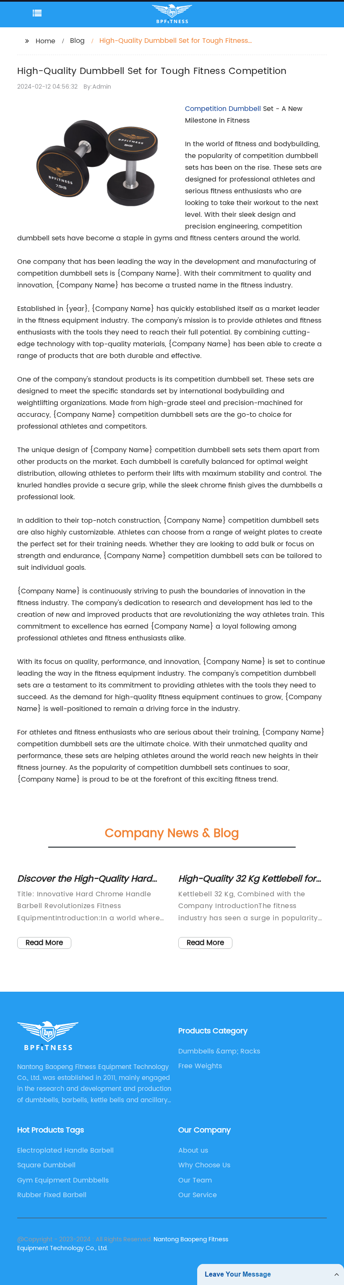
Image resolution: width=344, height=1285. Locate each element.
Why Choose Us (204, 1165)
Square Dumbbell (46, 1165)
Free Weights (200, 1066)
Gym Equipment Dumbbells (63, 1180)
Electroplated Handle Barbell (65, 1150)
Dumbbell (245, 108)
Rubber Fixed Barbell (51, 1195)
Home (45, 41)
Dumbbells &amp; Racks (219, 1051)
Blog (77, 40)
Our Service (197, 1195)
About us (193, 1150)
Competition (207, 108)
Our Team (195, 1180)
